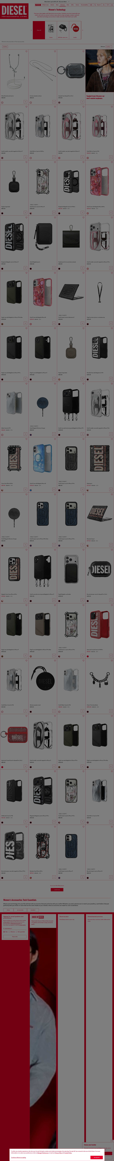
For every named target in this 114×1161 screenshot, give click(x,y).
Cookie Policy (68, 1153)
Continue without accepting (18, 1157)
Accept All (96, 1157)
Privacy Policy (58, 1153)
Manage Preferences (42, 1153)
